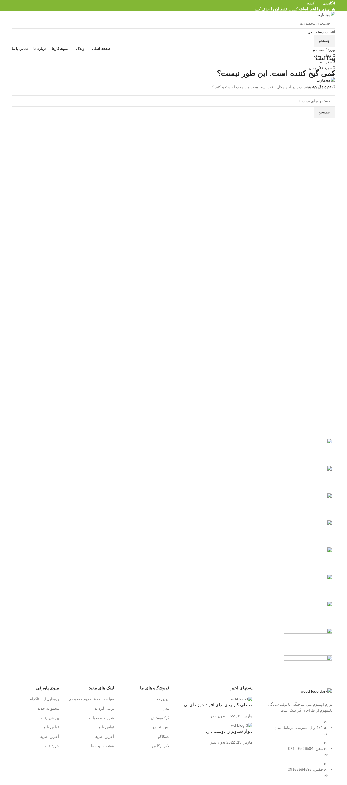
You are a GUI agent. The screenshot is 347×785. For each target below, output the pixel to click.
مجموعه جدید (48, 708)
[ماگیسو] (308, 506)
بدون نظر (217, 716)
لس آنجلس (160, 727)
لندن (166, 708)
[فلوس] (308, 587)
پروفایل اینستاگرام (44, 699)
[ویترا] (308, 452)
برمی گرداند (104, 708)
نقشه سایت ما (102, 746)
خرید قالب (51, 746)
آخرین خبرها (104, 736)
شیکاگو (163, 736)
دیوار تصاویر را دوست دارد (228, 731)
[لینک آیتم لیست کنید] (298, 751)
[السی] (308, 668)
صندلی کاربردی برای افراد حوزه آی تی (218, 704)
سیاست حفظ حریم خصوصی (91, 699)
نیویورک (163, 699)
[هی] (308, 479)
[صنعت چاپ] (308, 614)
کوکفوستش (160, 718)
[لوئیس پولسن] (308, 560)
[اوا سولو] (308, 641)
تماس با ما (106, 727)
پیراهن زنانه (49, 718)
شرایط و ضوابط (101, 718)
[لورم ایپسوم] (308, 533)
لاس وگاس (160, 746)
